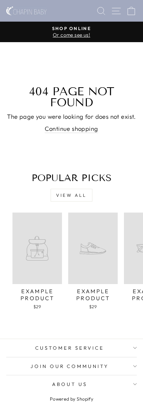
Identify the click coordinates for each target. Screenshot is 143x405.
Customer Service (69, 348)
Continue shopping (71, 128)
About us (69, 384)
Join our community (69, 366)
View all (71, 195)
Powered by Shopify (71, 399)
